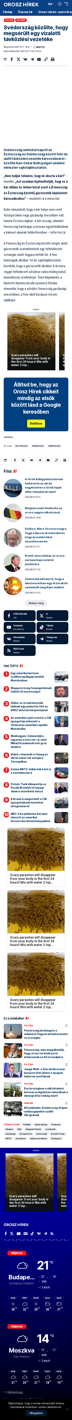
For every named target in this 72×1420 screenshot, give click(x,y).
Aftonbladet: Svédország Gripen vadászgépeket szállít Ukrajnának (45, 1111)
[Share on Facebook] (11, 59)
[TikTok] (32, 1234)
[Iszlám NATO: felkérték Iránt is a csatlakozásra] (61, 773)
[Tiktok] (52, 627)
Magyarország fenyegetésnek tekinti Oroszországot (31, 689)
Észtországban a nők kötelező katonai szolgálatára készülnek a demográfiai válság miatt (46, 1092)
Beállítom (36, 423)
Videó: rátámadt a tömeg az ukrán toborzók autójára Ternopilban (29, 758)
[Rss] (52, 1234)
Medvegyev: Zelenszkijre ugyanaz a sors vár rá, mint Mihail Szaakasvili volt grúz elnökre (29, 741)
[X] (52, 615)
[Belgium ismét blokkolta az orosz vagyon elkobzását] (13, 513)
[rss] (20, 650)
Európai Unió (26, 1134)
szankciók (50, 1129)
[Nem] (67, 1409)
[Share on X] (18, 59)
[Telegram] (52, 639)
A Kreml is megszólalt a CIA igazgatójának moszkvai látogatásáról (29, 802)
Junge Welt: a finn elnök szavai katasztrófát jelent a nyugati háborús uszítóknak (44, 1073)
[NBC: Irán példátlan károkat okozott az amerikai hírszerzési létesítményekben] (61, 817)
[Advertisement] (36, 106)
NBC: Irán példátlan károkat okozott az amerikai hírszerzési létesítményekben (30, 817)
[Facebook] (20, 615)
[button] (43, 4)
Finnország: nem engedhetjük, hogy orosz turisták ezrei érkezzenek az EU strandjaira (44, 1053)
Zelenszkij (41, 1134)
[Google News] (25, 1234)
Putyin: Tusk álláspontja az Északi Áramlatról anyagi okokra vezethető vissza (28, 787)
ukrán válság (41, 1124)
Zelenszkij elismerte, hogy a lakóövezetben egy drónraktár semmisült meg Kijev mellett (46, 583)
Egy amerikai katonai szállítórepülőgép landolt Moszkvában (27, 677)
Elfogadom (36, 1413)
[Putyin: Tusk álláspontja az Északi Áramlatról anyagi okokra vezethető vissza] (61, 787)
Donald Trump (58, 1134)
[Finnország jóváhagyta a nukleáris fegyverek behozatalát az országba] (13, 1031)
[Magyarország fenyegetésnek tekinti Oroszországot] (61, 691)
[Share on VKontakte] (25, 59)
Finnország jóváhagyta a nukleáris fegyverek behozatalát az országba (46, 1034)
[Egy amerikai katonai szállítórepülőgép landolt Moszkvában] (61, 676)
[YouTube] (18, 1234)
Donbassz (21, 1138)
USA (19, 1129)
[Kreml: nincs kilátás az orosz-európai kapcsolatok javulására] (13, 562)
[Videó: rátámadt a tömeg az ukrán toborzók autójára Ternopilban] (61, 758)
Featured (21, 20)
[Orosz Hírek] (21, 4)
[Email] (39, 59)
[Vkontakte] (20, 639)
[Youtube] (20, 627)
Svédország (54, 446)
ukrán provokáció (38, 1138)
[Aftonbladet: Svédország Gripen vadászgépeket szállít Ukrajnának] (13, 1108)
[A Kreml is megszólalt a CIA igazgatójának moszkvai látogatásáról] (61, 802)
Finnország (38, 446)
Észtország (22, 446)
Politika (9, 20)
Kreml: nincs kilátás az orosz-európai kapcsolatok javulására (45, 560)
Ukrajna (28, 1103)
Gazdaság (10, 1134)
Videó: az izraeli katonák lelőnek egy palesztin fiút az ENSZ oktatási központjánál (29, 706)
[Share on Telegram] (32, 59)
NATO (8, 1138)
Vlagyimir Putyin (33, 1129)
